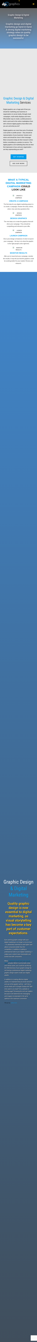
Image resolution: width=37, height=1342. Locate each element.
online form (14, 1003)
